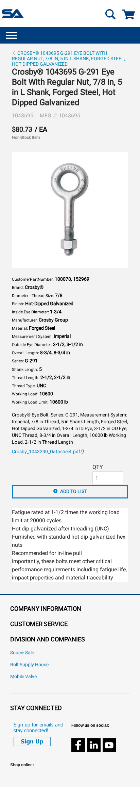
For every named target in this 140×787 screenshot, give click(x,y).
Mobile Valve (23, 676)
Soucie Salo (22, 652)
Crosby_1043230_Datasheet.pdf (48, 452)
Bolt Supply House (29, 664)
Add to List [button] (73, 491)
